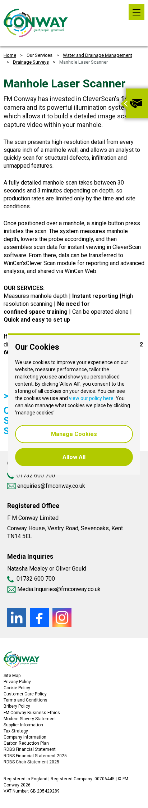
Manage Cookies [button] (74, 434)
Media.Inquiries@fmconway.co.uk (59, 589)
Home (10, 55)
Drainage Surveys (31, 62)
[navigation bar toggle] (136, 12)
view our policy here (91, 398)
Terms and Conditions (25, 700)
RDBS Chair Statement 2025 (31, 761)
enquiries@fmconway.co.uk (50, 485)
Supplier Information (23, 724)
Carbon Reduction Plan (26, 743)
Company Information (25, 737)
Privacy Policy (17, 681)
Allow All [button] (74, 457)
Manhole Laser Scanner (83, 62)
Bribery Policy (17, 706)
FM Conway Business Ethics (32, 712)
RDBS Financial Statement (30, 749)
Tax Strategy (16, 731)
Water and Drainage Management (97, 55)
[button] (123, 103)
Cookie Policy (17, 687)
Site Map (12, 675)
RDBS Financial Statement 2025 (35, 755)
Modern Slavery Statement (30, 718)
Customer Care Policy (25, 693)
